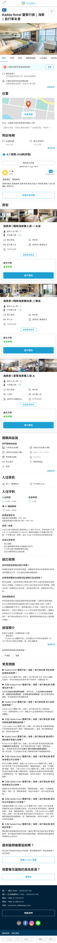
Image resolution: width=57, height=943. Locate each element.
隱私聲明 (15, 933)
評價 (12, 58)
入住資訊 (43, 58)
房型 (20, 58)
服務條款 (6, 933)
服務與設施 (30, 58)
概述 (4, 58)
